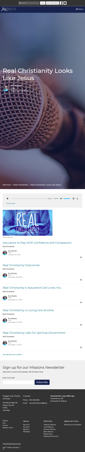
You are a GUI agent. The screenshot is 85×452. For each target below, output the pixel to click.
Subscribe (42, 382)
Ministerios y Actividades (72, 425)
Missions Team (8, 428)
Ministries (48, 421)
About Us (26, 425)
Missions (26, 429)
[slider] (29, 199)
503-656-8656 (52, 3)
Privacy (5, 425)
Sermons (7, 185)
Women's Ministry (50, 429)
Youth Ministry (49, 427)
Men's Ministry (48, 431)
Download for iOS (56, 399)
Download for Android (58, 401)
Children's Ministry (50, 425)
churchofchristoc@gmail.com (38, 403)
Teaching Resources (12, 444)
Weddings (26, 431)
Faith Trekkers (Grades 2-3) (11, 448)
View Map (6, 410)
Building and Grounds (51, 436)
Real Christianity (20, 185)
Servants (26, 427)
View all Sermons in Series (12, 355)
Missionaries (48, 434)
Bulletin (5, 421)
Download (10, 203)
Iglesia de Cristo (71, 421)
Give (42, 3)
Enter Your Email (9, 378)
